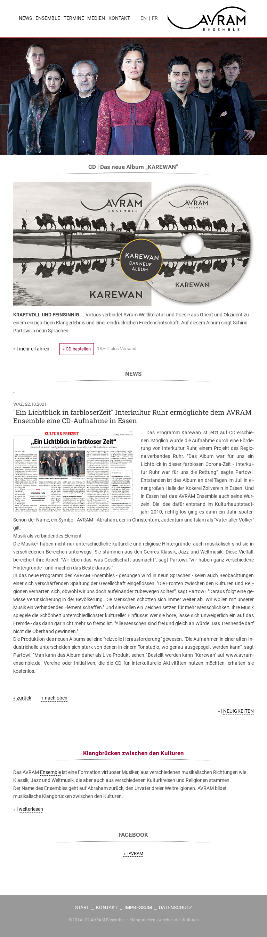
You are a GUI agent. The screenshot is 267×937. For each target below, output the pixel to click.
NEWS (25, 18)
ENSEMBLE (47, 18)
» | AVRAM (133, 853)
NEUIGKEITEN (238, 711)
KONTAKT (119, 18)
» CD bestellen (77, 349)
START (82, 907)
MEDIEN (96, 18)
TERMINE (74, 18)
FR (155, 18)
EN (143, 18)
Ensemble (50, 772)
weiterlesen (31, 809)
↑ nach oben (54, 698)
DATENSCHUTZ (175, 907)
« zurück (22, 698)
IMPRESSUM (138, 907)
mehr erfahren (34, 349)
